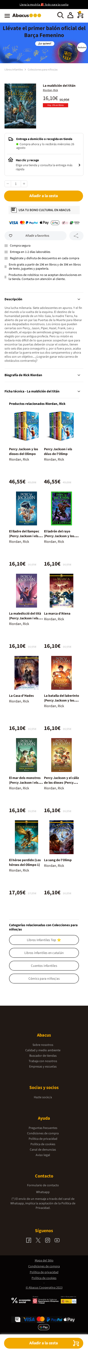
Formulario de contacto (43, 1185)
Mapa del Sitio (44, 1260)
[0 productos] (80, 17)
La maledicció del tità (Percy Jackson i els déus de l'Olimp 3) (25, 618)
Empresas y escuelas (43, 1066)
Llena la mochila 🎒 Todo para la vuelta (44, 5)
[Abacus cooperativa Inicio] (28, 17)
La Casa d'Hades (21, 695)
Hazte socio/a (43, 1097)
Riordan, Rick (50, 90)
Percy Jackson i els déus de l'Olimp (58, 451)
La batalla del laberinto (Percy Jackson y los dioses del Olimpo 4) (61, 700)
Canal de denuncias (43, 1149)
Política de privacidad (43, 1139)
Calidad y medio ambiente (42, 1050)
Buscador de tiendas (43, 1056)
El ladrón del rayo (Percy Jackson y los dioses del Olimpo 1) (59, 536)
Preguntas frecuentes (43, 1128)
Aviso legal (43, 1155)
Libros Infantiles (14, 70)
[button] (70, 16)
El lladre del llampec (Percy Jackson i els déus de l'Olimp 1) (24, 536)
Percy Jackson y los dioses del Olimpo (23, 451)
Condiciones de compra (43, 1133)
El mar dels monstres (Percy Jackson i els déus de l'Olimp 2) (25, 783)
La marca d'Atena (57, 613)
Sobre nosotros (42, 1045)
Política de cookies (42, 1144)
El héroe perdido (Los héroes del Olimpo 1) (25, 862)
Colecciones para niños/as (43, 70)
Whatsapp (43, 1192)
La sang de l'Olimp (58, 860)
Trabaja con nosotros (43, 1061)
